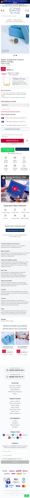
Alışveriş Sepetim (15, 425)
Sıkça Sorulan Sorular (15, 409)
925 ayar (3, 321)
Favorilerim (15, 427)
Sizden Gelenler (15, 407)
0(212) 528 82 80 (16, 370)
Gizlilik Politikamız (15, 389)
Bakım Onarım (15, 411)
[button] (14, 55)
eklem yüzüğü (10, 321)
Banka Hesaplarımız (15, 413)
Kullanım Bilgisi (15, 405)
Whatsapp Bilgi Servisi (8, 150)
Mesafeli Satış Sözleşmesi (15, 391)
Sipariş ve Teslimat (15, 401)
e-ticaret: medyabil (15, 494)
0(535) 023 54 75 (16, 377)
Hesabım (15, 421)
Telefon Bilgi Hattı (22, 149)
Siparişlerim (15, 423)
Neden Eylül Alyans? (15, 387)
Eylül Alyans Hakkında (15, 385)
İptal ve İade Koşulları (15, 403)
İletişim (15, 393)
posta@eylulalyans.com (15, 153)
